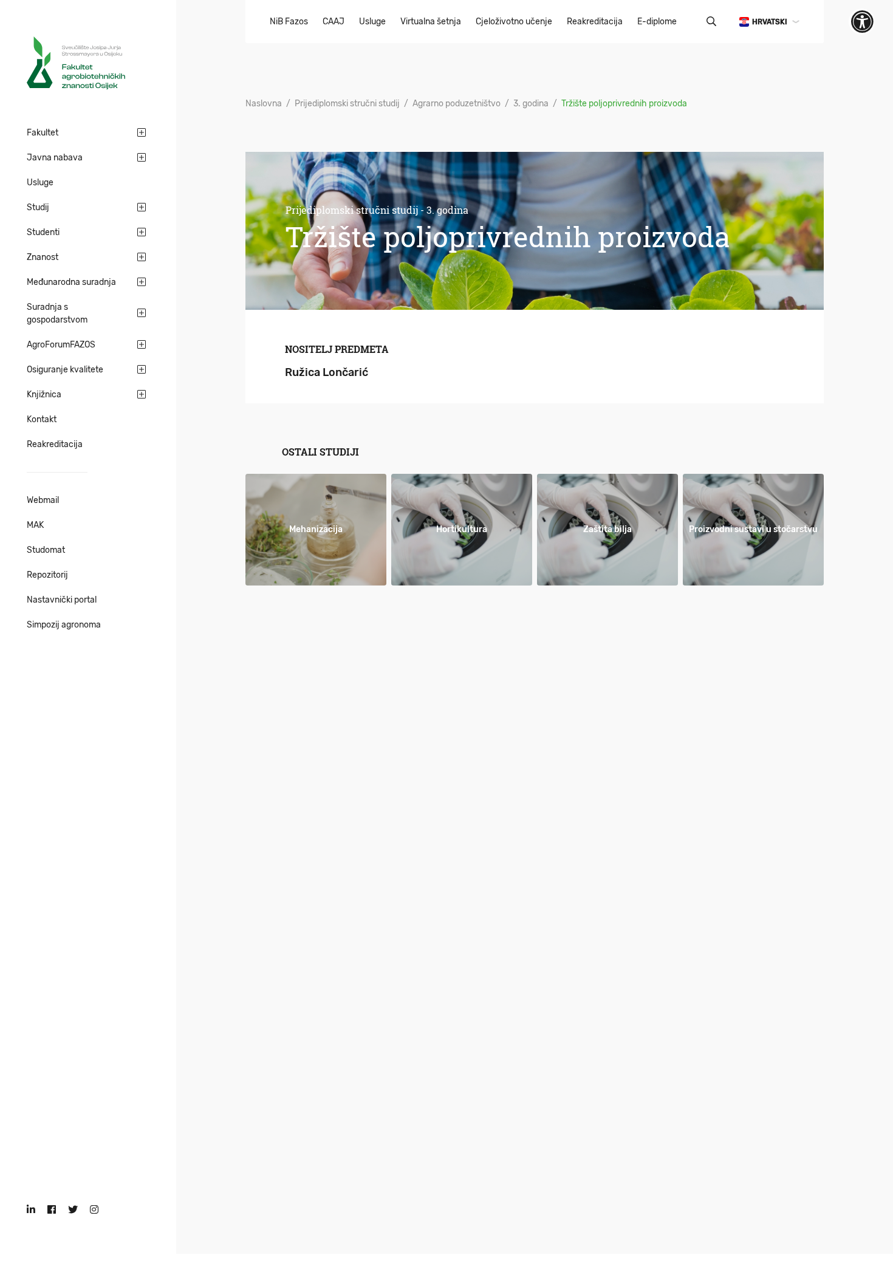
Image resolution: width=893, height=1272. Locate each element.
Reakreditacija (55, 444)
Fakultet (42, 133)
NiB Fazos (289, 21)
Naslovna (263, 103)
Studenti (43, 232)
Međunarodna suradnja (71, 282)
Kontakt (41, 419)
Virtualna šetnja (430, 21)
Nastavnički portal (62, 600)
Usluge (40, 182)
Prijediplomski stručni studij (347, 103)
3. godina (531, 103)
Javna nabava (55, 157)
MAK (35, 525)
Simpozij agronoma (64, 625)
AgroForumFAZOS (61, 345)
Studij (38, 207)
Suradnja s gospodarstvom (57, 313)
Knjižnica (44, 394)
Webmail (43, 500)
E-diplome (657, 21)
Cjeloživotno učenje (514, 21)
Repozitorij (47, 575)
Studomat (46, 550)
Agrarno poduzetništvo (456, 103)
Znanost (42, 257)
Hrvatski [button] (769, 22)
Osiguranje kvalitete (65, 369)
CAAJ (333, 21)
